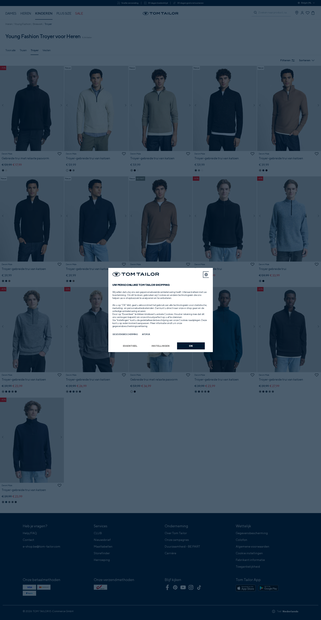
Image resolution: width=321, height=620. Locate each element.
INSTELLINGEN (160, 345)
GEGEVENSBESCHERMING (125, 334)
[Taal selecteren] (206, 274)
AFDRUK (146, 334)
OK (191, 345)
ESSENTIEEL (130, 345)
